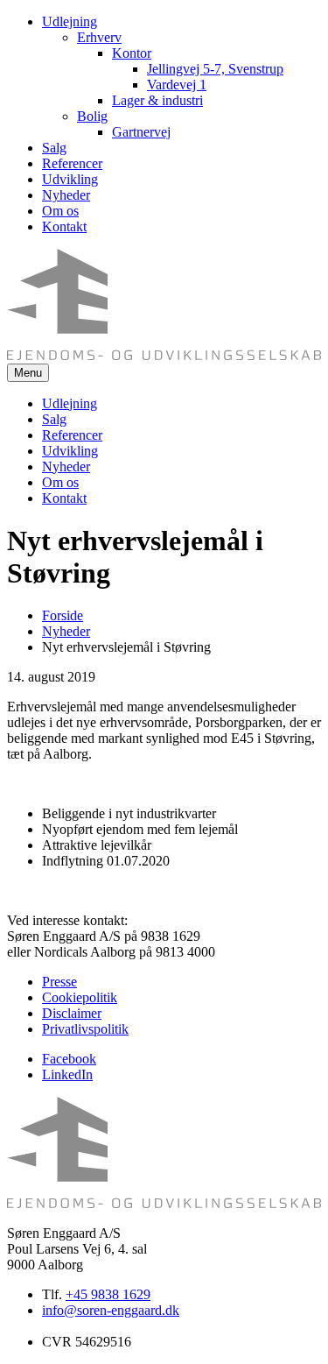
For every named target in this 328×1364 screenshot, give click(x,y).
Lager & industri (157, 100)
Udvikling (70, 179)
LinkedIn (67, 1074)
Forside (62, 615)
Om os (60, 210)
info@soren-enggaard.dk (110, 1310)
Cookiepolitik (79, 997)
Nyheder (66, 194)
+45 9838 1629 (108, 1294)
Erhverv (99, 37)
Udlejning (69, 21)
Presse (59, 981)
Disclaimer (71, 1013)
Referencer (72, 163)
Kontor (131, 53)
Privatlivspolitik (85, 1028)
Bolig (92, 116)
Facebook (69, 1058)
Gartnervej (141, 131)
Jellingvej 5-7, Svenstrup (215, 68)
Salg (54, 147)
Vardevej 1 (176, 84)
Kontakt (64, 226)
